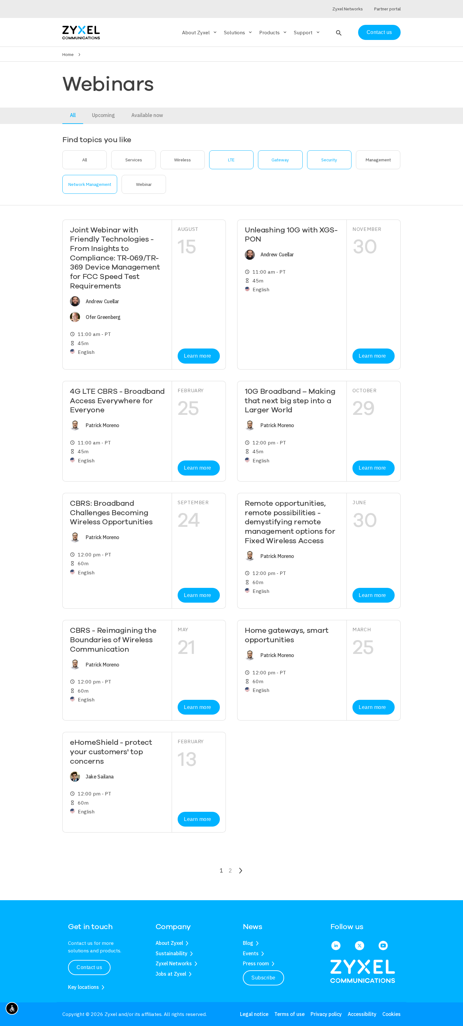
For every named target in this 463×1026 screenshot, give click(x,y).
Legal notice (254, 1014)
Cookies (391, 1014)
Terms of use (289, 1014)
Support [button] (307, 32)
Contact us (379, 32)
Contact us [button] (89, 967)
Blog (248, 943)
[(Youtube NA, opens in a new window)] (383, 946)
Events (251, 953)
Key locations (83, 987)
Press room (256, 963)
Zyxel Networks (174, 963)
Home (68, 54)
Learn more (197, 356)
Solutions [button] (238, 32)
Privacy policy (326, 1014)
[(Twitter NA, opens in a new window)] (359, 946)
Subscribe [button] (263, 977)
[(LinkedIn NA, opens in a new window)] (335, 946)
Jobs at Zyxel (171, 974)
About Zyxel (169, 943)
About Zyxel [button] (200, 32)
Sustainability (171, 953)
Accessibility (362, 1014)
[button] (338, 32)
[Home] (81, 32)
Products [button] (273, 32)
